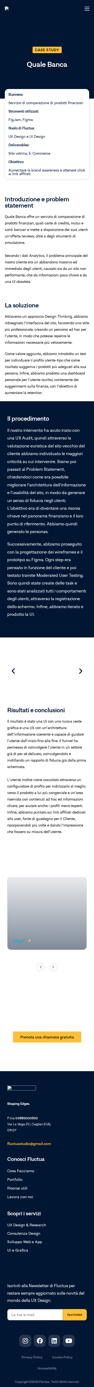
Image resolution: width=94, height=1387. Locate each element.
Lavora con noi (20, 1196)
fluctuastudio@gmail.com (29, 1143)
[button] (47, 50)
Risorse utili (17, 1188)
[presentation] (40, 967)
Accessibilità (47, 1368)
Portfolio (14, 1179)
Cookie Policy (62, 1357)
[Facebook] (40, 1341)
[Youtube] (69, 1341)
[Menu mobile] (87, 8)
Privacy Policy (31, 1357)
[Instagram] (25, 1341)
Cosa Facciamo (20, 1170)
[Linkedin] (54, 1341)
